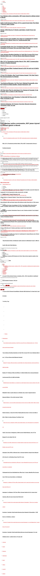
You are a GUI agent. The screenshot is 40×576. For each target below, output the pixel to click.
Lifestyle (4, 10)
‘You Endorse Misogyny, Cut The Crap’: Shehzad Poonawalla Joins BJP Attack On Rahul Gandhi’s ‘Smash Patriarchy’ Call (19, 83)
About (3, 110)
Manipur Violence (15, 174)
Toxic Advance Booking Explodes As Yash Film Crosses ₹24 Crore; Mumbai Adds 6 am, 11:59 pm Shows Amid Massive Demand (19, 55)
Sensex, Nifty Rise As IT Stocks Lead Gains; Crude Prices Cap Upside (16, 228)
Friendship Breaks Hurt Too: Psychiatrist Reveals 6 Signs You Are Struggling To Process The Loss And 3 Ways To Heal (19, 47)
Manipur (5, 174)
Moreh (20, 174)
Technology (4, 11)
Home (1, 120)
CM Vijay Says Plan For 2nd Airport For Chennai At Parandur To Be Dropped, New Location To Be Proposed (19, 90)
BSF (3, 174)
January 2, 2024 (3, 128)
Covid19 (4, 569)
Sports (3, 546)
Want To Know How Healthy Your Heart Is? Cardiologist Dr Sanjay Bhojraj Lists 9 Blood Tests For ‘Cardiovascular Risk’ (19, 39)
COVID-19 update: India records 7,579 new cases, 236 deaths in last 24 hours (17, 206)
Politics (3, 8)
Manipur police (9, 174)
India (4, 120)
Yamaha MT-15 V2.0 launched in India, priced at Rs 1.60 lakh (14, 192)
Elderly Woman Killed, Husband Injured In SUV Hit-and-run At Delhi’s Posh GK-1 (20, 159)
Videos (3, 564)
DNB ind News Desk (5, 127)
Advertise (4, 253)
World (3, 9)
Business (4, 7)
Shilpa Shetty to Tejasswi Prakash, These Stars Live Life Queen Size (15, 197)
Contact (3, 255)
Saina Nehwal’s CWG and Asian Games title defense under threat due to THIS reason (19, 202)
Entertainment (5, 338)
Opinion (3, 573)
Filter (1, 4)
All (2, 6)
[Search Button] (9, 260)
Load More (2, 108)
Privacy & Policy (5, 254)
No (8, 285)
